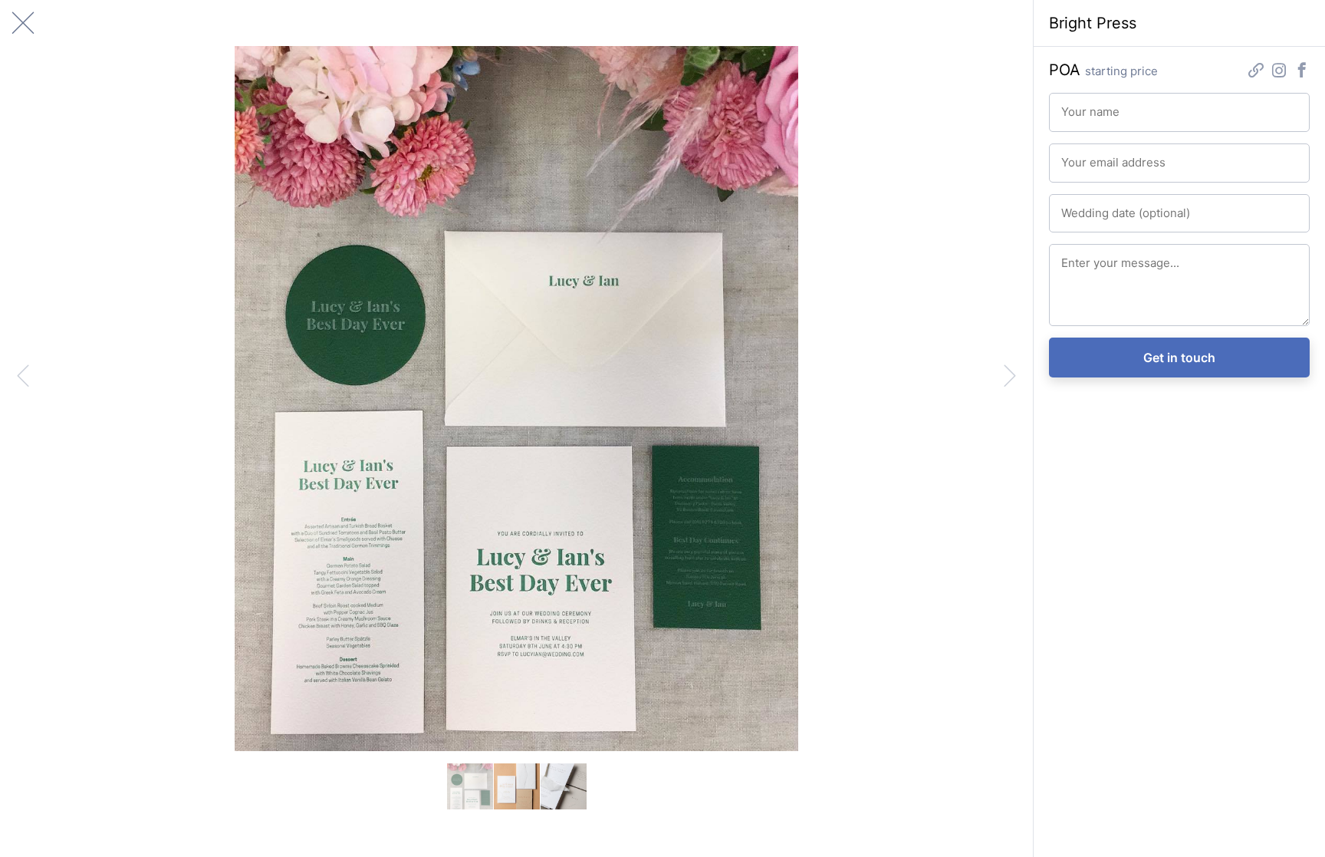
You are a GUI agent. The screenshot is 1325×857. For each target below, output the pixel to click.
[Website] (1256, 72)
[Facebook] (1302, 72)
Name (1073, 105)
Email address (1090, 155)
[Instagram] (1279, 72)
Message (1080, 256)
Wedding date (1090, 206)
